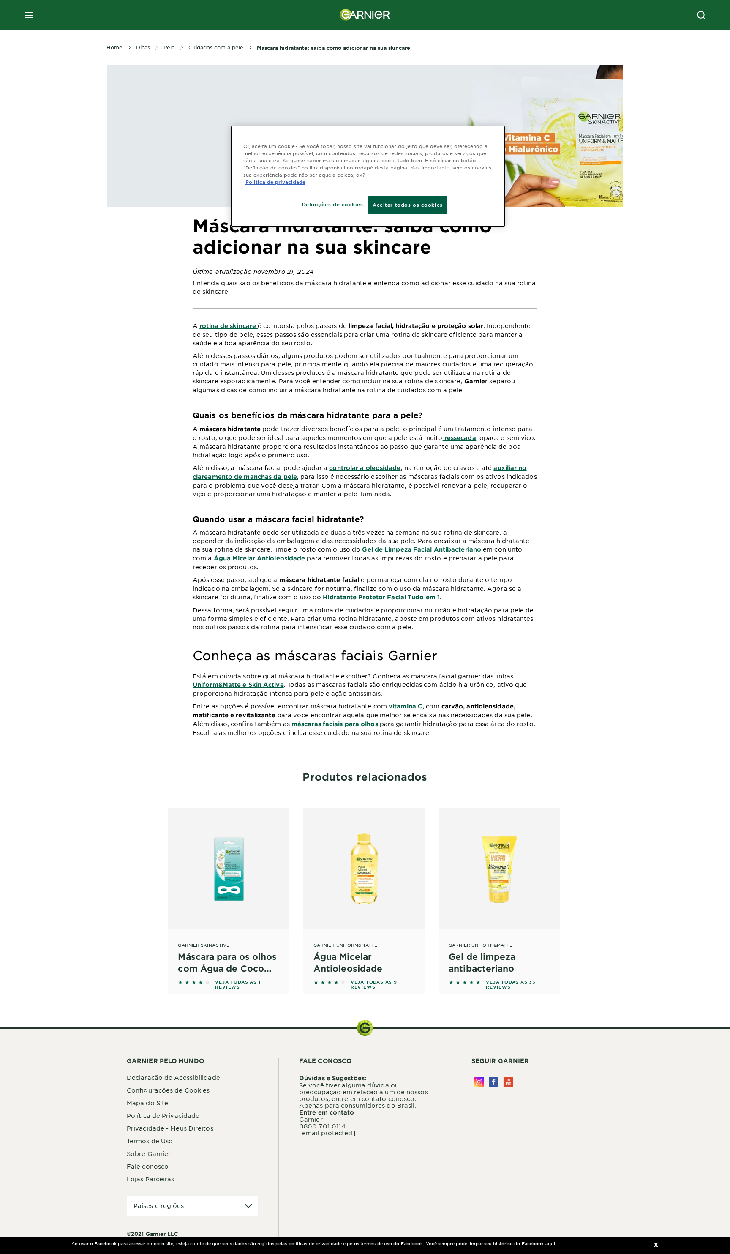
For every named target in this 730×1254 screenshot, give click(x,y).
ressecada (459, 437)
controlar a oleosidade (364, 467)
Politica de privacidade (275, 182)
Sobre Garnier (149, 1153)
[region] (368, 176)
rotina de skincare (228, 325)
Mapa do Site (147, 1102)
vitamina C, (406, 706)
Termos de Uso (150, 1141)
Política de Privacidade (163, 1115)
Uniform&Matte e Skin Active (238, 684)
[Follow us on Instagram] (478, 1081)
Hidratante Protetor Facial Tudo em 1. (382, 597)
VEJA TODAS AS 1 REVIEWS (237, 984)
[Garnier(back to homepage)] (365, 15)
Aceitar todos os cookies (408, 205)
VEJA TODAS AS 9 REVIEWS (374, 984)
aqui (550, 1243)
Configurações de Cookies (168, 1090)
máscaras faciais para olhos (334, 723)
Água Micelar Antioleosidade (259, 558)
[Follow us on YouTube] (508, 1081)
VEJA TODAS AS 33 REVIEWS (511, 984)
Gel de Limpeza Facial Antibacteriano (421, 549)
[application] (193, 1205)
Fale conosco (148, 1166)
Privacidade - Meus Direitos (170, 1128)
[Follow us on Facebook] (493, 1081)
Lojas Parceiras (150, 1179)
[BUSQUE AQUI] (701, 15)
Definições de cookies (332, 204)
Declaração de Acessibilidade (173, 1077)
